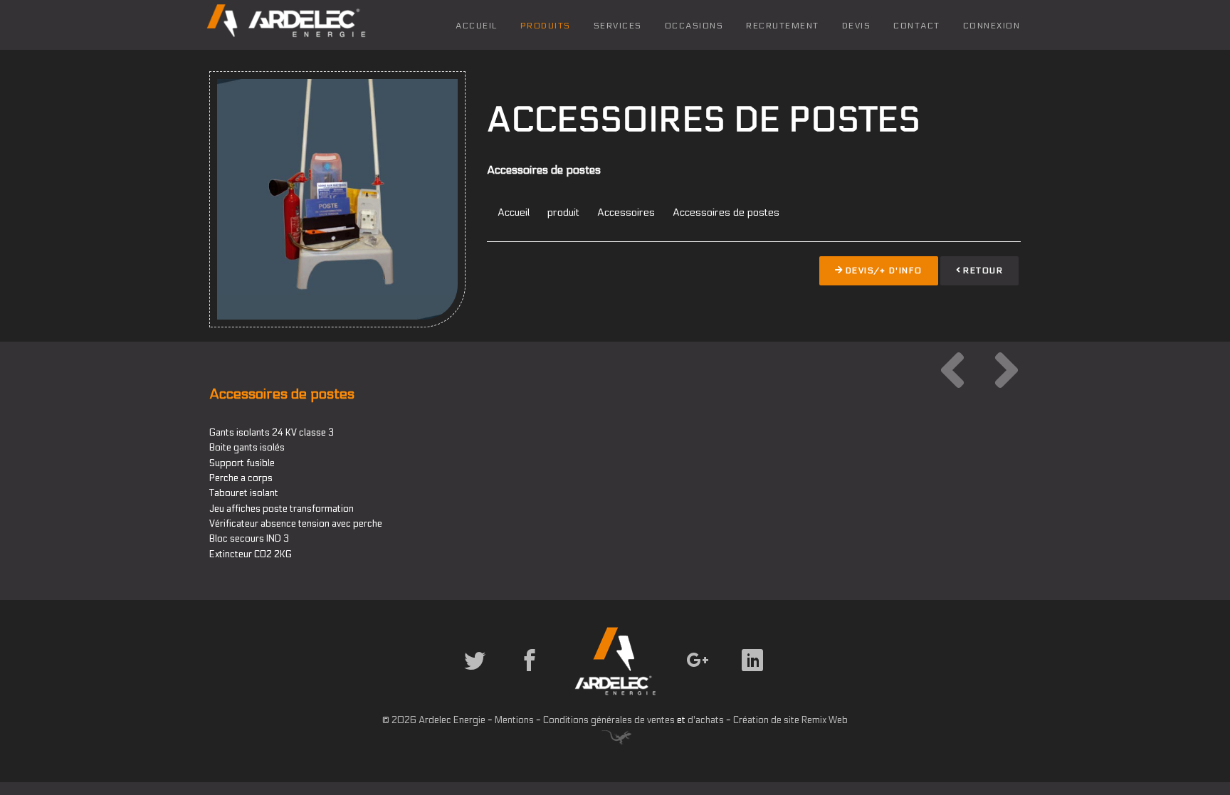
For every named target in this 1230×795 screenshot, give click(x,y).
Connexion (992, 26)
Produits (545, 26)
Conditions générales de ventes (609, 720)
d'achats (706, 720)
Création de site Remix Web (790, 720)
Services (618, 26)
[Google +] (699, 667)
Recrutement (782, 26)
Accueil (477, 26)
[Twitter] (476, 667)
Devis (856, 26)
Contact (916, 26)
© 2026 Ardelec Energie (433, 720)
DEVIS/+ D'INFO (882, 270)
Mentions (514, 720)
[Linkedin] (753, 667)
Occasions (694, 26)
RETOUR (982, 270)
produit (563, 212)
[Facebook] (531, 667)
